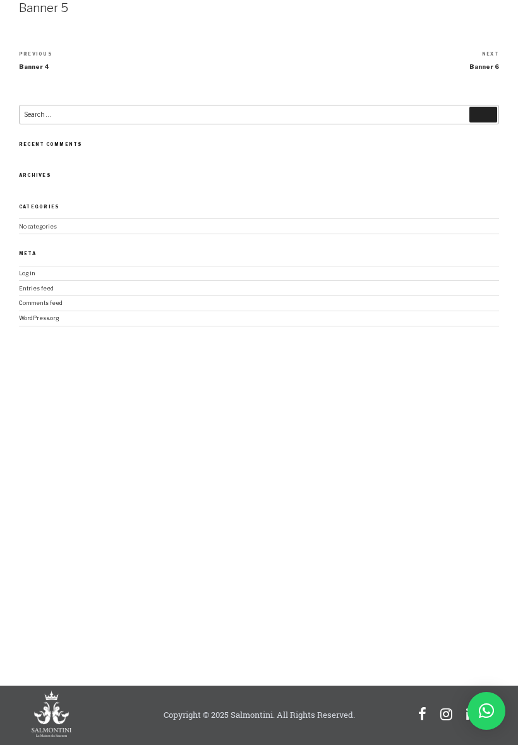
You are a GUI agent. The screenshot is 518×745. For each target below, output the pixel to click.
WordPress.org (39, 318)
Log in (27, 273)
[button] (486, 711)
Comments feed (41, 303)
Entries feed (36, 288)
